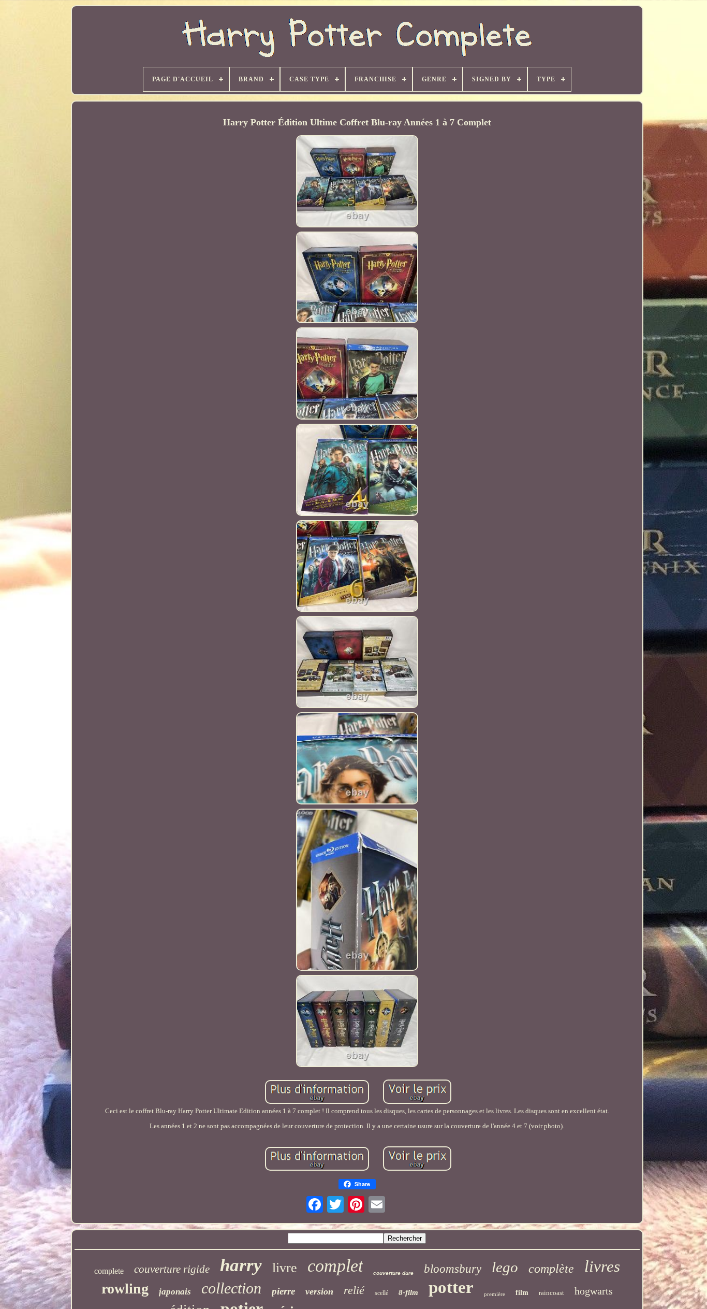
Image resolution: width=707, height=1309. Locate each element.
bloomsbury (452, 1268)
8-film (408, 1292)
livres (602, 1266)
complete (109, 1271)
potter (451, 1287)
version (319, 1291)
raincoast (551, 1293)
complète (551, 1268)
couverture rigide (172, 1269)
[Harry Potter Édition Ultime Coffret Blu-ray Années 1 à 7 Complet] (357, 182)
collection (231, 1288)
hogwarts (594, 1291)
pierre (283, 1291)
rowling (125, 1289)
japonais (175, 1292)
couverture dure (393, 1273)
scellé (381, 1293)
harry (241, 1265)
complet (335, 1265)
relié (354, 1290)
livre (284, 1267)
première (494, 1294)
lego (505, 1267)
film (521, 1293)
